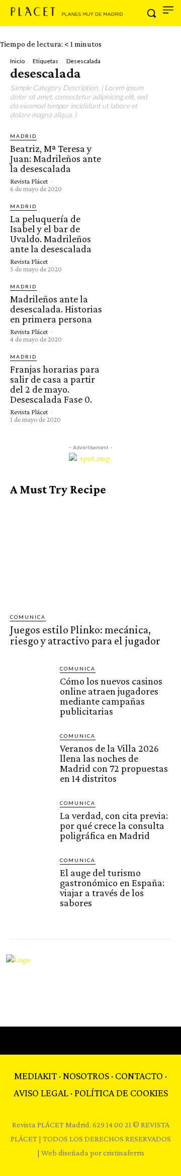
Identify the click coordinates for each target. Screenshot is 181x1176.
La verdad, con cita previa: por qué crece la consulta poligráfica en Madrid (114, 825)
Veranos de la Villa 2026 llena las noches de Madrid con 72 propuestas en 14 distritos (114, 763)
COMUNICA (28, 617)
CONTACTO (139, 1075)
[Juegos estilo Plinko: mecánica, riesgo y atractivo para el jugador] (90, 554)
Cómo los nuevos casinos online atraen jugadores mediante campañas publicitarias (111, 696)
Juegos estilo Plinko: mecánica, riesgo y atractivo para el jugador (85, 635)
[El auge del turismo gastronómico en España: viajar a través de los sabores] (31, 877)
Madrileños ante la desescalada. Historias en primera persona (56, 308)
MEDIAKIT (35, 1075)
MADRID (23, 136)
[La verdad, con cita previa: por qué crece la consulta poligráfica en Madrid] (31, 820)
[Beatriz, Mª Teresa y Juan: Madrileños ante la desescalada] (140, 161)
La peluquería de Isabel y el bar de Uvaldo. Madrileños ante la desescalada (51, 233)
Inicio (17, 61)
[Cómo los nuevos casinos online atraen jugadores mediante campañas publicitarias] (31, 685)
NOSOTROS (86, 1075)
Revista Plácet (29, 181)
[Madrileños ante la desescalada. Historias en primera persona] (140, 312)
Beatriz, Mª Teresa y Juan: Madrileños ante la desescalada (55, 158)
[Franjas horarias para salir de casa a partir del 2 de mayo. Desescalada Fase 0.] (140, 383)
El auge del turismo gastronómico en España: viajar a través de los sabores (112, 887)
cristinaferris (123, 1152)
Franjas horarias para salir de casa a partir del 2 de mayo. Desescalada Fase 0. (55, 384)
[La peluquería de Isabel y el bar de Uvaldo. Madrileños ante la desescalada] (140, 232)
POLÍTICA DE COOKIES (121, 1092)
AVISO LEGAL (41, 1092)
